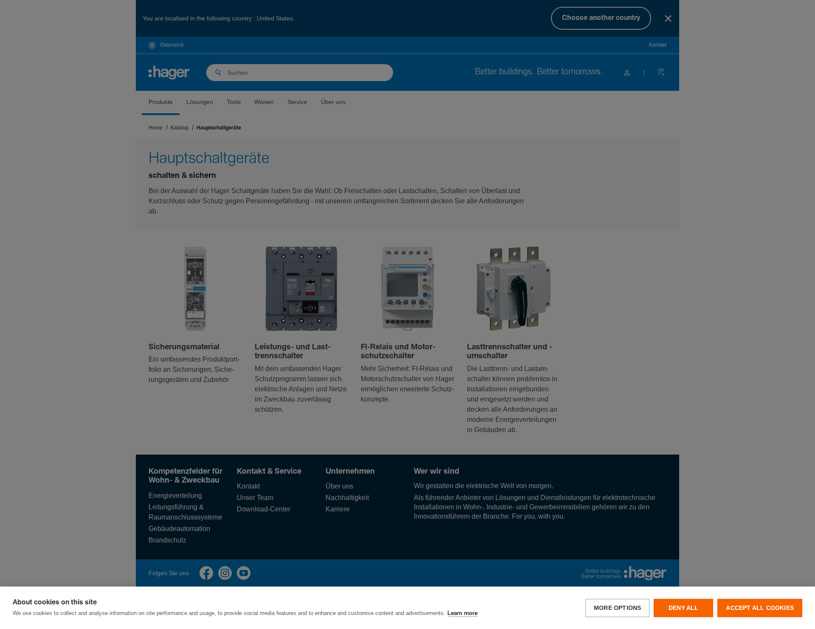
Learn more (462, 613)
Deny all (684, 608)
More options (617, 608)
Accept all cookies (760, 608)
